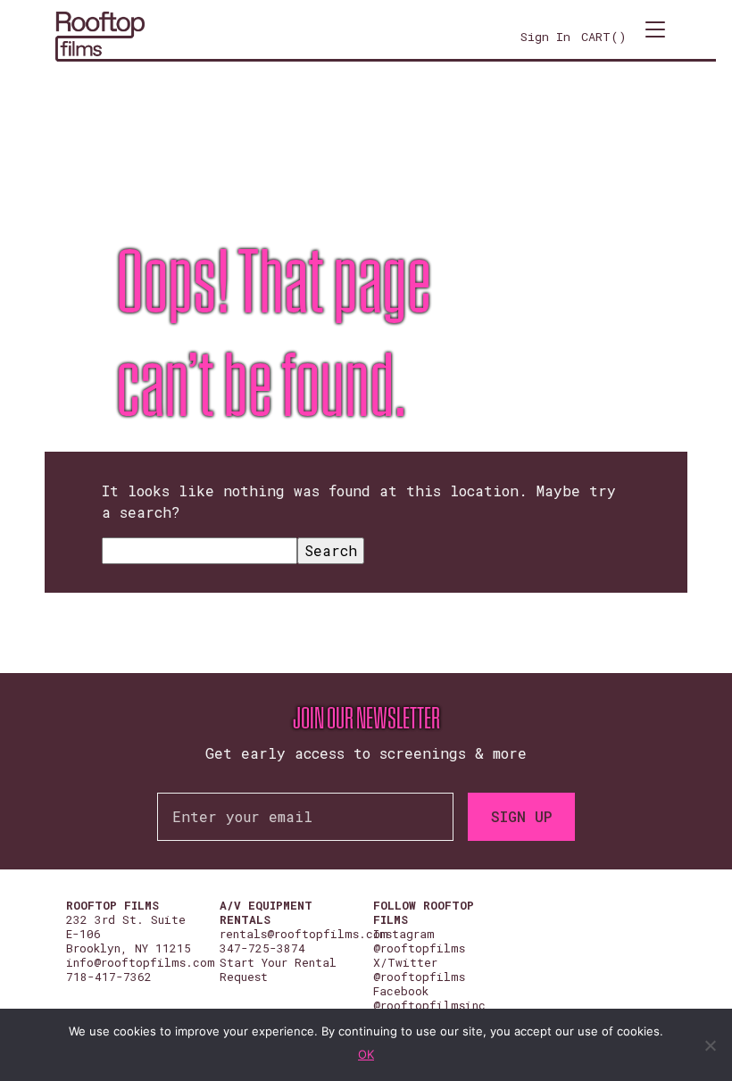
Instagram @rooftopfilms (419, 941)
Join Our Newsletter (366, 718)
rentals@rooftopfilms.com (304, 934)
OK (366, 1054)
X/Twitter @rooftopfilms (419, 969)
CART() (604, 37)
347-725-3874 (262, 948)
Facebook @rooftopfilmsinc (429, 998)
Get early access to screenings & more (366, 753)
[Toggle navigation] (655, 36)
